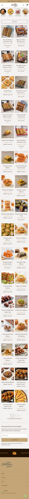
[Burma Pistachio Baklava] (7, 277)
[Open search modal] (23, 5)
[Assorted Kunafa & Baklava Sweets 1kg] (7, 106)
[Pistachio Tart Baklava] (21, 301)
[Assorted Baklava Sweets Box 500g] (7, 31)
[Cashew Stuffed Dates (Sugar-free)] (21, 350)
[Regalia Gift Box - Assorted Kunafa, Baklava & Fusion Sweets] (21, 31)
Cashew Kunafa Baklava (7, 214)
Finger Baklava (8, 90)
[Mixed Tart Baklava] (21, 229)
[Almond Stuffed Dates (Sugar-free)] (7, 301)
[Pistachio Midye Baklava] (7, 229)
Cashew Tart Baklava (21, 286)
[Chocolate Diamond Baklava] (7, 326)
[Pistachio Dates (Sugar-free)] (21, 205)
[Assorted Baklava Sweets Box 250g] (21, 132)
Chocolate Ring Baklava (7, 382)
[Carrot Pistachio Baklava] (21, 396)
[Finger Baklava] (7, 82)
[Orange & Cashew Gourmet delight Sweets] (7, 253)
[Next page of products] (19, 415)
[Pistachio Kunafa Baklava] (21, 181)
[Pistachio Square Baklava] (7, 157)
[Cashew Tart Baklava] (21, 277)
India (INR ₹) (5, 490)
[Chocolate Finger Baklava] (21, 253)
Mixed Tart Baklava (21, 238)
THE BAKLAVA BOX (12, 493)
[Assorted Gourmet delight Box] (21, 57)
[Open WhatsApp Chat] (25, 496)
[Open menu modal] (2, 5)
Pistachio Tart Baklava (21, 310)
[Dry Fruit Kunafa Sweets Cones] (7, 396)
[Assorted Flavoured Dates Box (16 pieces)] (21, 82)
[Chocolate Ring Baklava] (7, 374)
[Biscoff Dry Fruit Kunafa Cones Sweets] (21, 374)
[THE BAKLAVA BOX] (14, 5)
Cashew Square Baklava (7, 140)
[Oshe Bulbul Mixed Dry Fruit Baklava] (21, 326)
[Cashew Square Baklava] (7, 132)
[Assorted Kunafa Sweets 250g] (21, 106)
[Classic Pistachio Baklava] (7, 350)
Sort (16, 21)
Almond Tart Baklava (7, 190)
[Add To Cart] (12, 36)
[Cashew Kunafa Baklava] (7, 205)
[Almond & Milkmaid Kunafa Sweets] (21, 157)
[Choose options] (12, 87)
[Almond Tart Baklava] (7, 181)
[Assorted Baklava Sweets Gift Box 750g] (7, 57)
